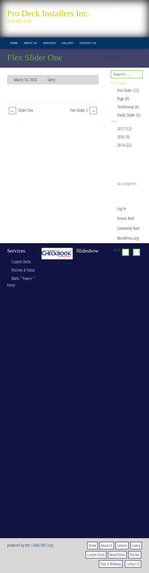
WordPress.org (127, 238)
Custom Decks (96, 554)
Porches (135, 554)
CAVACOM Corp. (42, 545)
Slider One (21, 110)
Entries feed (125, 218)
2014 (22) (124, 145)
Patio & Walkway (110, 563)
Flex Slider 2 (83, 110)
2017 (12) (124, 129)
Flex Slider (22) (128, 90)
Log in (121, 208)
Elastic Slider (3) (128, 115)
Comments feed (128, 228)
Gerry (51, 80)
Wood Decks (117, 554)
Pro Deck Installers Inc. (48, 13)
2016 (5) (123, 137)
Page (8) (123, 98)
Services (49, 43)
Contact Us (88, 43)
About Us (30, 43)
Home (14, 43)
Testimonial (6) (128, 107)
